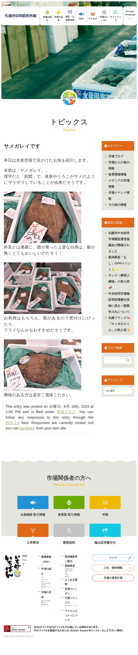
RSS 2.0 (12, 423)
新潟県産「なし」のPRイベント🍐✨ (119, 263)
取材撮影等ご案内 (71, 559)
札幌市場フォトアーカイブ (46, 587)
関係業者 (70, 565)
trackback (27, 428)
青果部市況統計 (68, 570)
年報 (66, 572)
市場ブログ (116, 156)
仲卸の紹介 (43, 584)
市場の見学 (46, 595)
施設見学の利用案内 (45, 600)
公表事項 (67, 574)
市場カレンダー (71, 591)
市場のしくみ (44, 581)
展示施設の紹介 (44, 604)
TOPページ (24, 560)
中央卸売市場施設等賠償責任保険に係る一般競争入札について (119, 302)
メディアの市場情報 (119, 183)
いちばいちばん (44, 579)
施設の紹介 (43, 602)
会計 (42, 565)
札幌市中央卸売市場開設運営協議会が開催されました (119, 242)
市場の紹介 (46, 571)
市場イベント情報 (119, 195)
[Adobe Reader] (64, 628)
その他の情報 (117, 204)
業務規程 (67, 576)
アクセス (43, 577)
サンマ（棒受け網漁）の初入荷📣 (119, 281)
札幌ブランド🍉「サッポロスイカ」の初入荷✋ (119, 324)
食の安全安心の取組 (45, 583)
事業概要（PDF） (46, 559)
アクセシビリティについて (71, 615)
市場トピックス (71, 600)
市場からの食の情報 (119, 165)
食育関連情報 (117, 174)
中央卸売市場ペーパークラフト (71, 606)
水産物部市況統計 (69, 568)
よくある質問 (71, 582)
